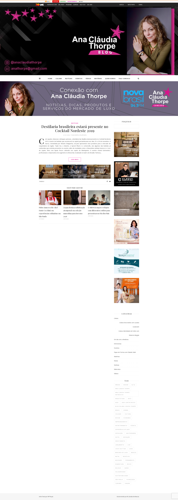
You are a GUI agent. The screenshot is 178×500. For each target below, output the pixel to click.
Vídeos (88, 78)
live (129, 445)
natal (117, 456)
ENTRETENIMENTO (72, 1)
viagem (127, 483)
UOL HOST (61, 4)
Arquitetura (120, 398)
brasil (117, 410)
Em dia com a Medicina (121, 339)
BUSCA (122, 4)
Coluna (59, 78)
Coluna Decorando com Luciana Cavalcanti (129, 325)
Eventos (79, 78)
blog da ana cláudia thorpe (125, 406)
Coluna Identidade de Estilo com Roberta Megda (129, 333)
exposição (119, 433)
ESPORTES (63, 1)
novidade (118, 460)
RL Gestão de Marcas (133, 496)
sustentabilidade (121, 475)
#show (125, 384)
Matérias (98, 78)
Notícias (68, 78)
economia (127, 418)
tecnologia (130, 479)
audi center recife (128, 402)
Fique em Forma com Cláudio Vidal (125, 352)
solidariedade (120, 471)
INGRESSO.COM (52, 4)
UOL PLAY (83, 4)
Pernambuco (129, 460)
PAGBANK (69, 4)
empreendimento (121, 421)
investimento (120, 441)
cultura (128, 414)
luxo (131, 448)
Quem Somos (110, 78)
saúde (127, 468)
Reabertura (119, 464)
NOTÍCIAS (55, 1)
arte (129, 398)
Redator (41, 181)
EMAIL (140, 4)
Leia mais (75, 159)
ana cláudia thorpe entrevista (122, 393)
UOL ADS (89, 4)
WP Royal (50, 496)
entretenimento (121, 425)
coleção (118, 414)
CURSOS (75, 4)
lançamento (119, 445)
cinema (125, 410)
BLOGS (81, 1)
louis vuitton (120, 448)
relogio (118, 468)
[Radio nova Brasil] (89, 115)
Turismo (118, 483)
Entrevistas (117, 344)
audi (116, 402)
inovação (126, 437)
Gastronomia (131, 433)
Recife (129, 464)
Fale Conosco (124, 78)
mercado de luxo (121, 452)
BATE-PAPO (131, 4)
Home (50, 78)
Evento (133, 425)
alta (133, 384)
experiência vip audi (122, 429)
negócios (126, 456)
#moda (117, 384)
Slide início (117, 369)
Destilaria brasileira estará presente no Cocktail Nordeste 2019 (74, 128)
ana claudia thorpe (122, 388)
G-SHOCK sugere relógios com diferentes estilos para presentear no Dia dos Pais (99, 210)
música (133, 452)
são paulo (119, 479)
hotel (117, 437)
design (117, 418)
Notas (116, 361)
